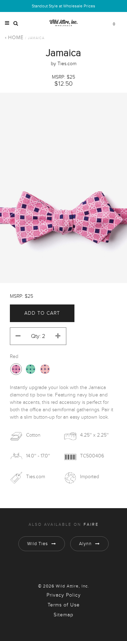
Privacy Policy (64, 595)
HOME (16, 38)
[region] (63, 188)
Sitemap (63, 615)
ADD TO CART (42, 313)
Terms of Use (64, 605)
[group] (63, 188)
